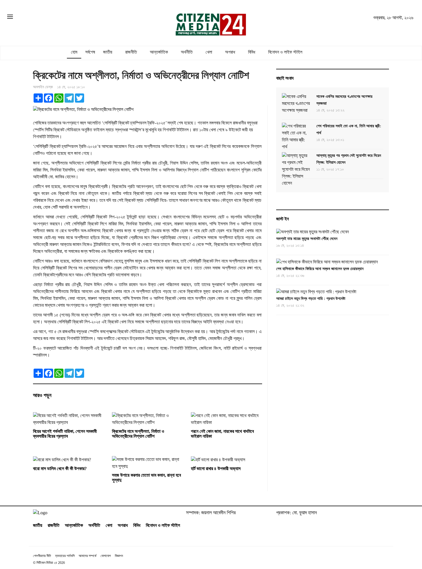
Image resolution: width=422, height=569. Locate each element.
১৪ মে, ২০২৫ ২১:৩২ (290, 305)
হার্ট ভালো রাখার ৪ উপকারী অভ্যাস (216, 468)
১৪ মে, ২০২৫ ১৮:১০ (71, 87)
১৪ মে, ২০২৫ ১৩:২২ (330, 110)
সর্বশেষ (90, 52)
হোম (74, 52)
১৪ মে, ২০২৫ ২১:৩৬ (290, 275)
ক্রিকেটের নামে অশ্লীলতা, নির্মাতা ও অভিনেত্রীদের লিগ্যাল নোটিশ (138, 434)
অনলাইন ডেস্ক (43, 87)
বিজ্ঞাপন (119, 556)
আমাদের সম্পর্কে (87, 556)
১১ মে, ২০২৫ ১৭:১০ (330, 169)
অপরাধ (230, 52)
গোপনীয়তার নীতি (42, 556)
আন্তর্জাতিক (159, 52)
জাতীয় (107, 52)
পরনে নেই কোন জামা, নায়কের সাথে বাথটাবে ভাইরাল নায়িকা (222, 434)
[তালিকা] (10, 17)
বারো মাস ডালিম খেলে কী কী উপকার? (60, 468)
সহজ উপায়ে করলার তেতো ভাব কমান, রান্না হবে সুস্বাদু (146, 478)
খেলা (209, 52)
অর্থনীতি (187, 52)
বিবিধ (251, 52)
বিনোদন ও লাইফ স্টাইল (285, 52)
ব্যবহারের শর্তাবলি (65, 556)
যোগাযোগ (105, 556)
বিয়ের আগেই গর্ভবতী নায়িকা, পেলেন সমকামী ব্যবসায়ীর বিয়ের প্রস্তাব (65, 434)
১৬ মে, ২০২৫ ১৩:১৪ (290, 246)
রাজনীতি (131, 52)
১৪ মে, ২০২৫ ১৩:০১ (330, 140)
